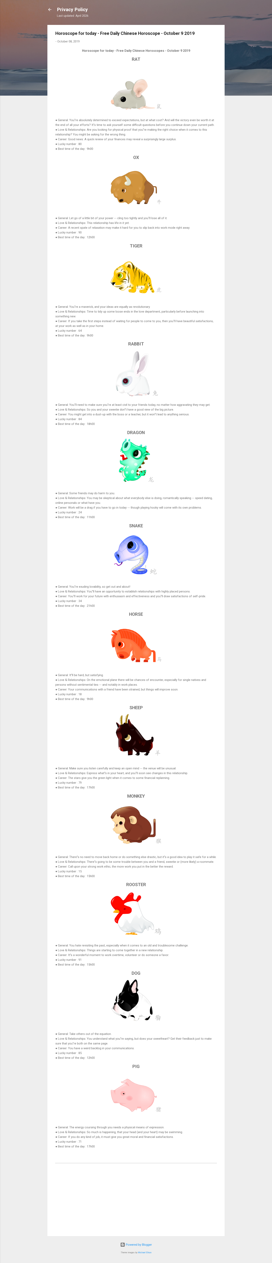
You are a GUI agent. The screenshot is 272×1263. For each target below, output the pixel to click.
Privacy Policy (72, 9)
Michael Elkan (145, 1252)
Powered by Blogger (138, 1244)
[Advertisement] (136, 1199)
